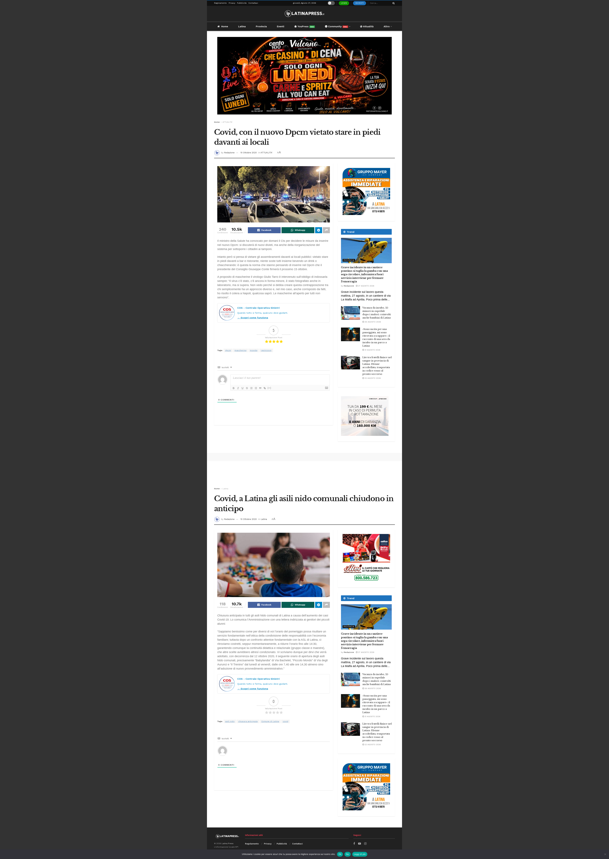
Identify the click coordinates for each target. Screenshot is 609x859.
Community (337, 26)
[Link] (264, 388)
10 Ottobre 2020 (248, 152)
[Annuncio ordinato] (251, 388)
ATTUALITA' (227, 122)
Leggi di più (360, 854)
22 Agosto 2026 (372, 378)
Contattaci (253, 3)
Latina (242, 26)
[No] (605, 854)
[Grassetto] (233, 388)
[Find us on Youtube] (359, 844)
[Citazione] (260, 388)
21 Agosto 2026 (372, 350)
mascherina (240, 350)
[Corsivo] (238, 388)
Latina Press (227, 843)
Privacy (232, 3)
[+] (269, 388)
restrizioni (266, 350)
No (347, 854)
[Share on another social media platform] (326, 230)
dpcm (228, 350)
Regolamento (220, 3)
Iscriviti (359, 3)
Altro (387, 26)
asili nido (230, 721)
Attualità (367, 26)
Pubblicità (241, 3)
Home (224, 26)
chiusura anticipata (248, 721)
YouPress (305, 26)
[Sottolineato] (242, 388)
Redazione (229, 152)
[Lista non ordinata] (256, 388)
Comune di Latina (270, 721)
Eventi (280, 26)
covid (285, 721)
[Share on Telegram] (318, 230)
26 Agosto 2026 (372, 322)
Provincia (261, 26)
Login (344, 3)
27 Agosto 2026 (365, 286)
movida (253, 350)
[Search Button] (393, 3)
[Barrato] (247, 388)
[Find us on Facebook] (354, 844)
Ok (340, 854)
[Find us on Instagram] (365, 844)
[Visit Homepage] (304, 13)
